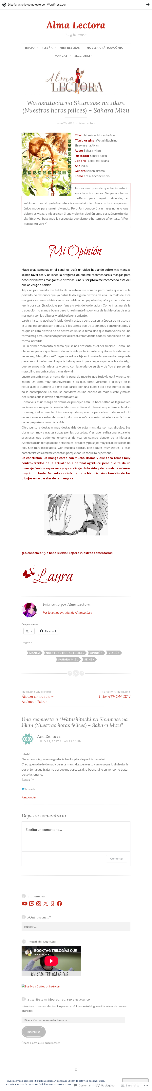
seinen (89, 659)
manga (34, 653)
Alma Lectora (75, 25)
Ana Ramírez (49, 736)
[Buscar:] (76, 926)
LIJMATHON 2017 (114, 694)
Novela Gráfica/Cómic (105, 47)
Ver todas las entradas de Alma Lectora (67, 612)
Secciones (82, 55)
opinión (96, 653)
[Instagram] (38, 903)
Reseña (47, 47)
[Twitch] (31, 903)
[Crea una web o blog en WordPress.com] (76, 1069)
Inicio (30, 47)
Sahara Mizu (68, 659)
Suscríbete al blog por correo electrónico (59, 999)
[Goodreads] (52, 903)
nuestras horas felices (65, 653)
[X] (45, 903)
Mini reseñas (70, 47)
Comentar (116, 858)
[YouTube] (25, 903)
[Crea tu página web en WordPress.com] (76, 4)
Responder (29, 797)
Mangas (61, 55)
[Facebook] (59, 903)
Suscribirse (33, 1031)
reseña (114, 653)
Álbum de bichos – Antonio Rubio (38, 697)
